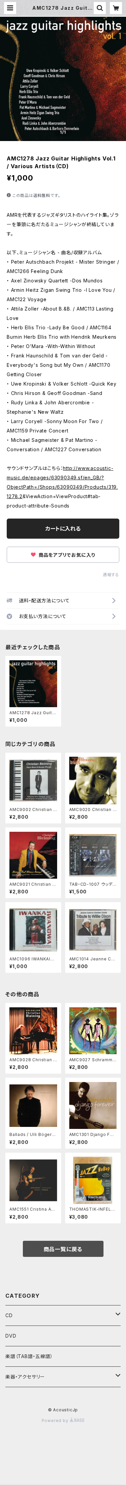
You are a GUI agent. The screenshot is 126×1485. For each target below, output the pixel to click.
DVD (10, 1336)
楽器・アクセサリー (25, 1376)
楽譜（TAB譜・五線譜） (29, 1356)
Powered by (56, 1420)
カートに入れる (63, 528)
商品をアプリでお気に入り (66, 555)
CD (9, 1315)
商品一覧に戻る (63, 1249)
